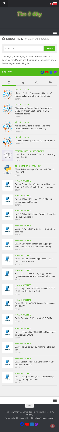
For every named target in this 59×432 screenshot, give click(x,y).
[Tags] (50, 83)
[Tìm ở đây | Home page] (29, 14)
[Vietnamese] (55, 3)
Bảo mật (18, 90)
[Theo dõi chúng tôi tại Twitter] (55, 72)
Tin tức (26, 90)
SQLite (28, 181)
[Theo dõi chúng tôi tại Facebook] (42, 72)
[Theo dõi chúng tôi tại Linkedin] (51, 72)
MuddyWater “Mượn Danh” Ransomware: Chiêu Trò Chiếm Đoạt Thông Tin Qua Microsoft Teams (33, 111)
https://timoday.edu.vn (44, 418)
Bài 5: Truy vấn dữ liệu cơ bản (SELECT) (33, 318)
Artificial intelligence (25, 151)
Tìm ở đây (10, 412)
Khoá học (19, 181)
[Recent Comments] (36, 83)
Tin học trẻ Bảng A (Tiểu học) (28, 166)
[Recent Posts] (9, 83)
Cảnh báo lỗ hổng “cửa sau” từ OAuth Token (35, 140)
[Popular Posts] (23, 83)
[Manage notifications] (52, 426)
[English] (51, 3)
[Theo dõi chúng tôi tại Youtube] (46, 72)
